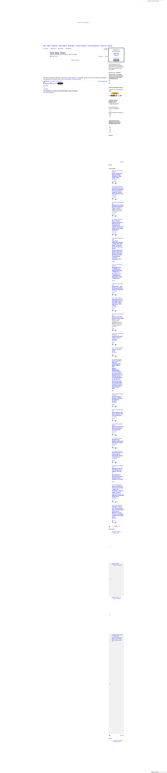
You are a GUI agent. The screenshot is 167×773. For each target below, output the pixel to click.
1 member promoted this (56, 81)
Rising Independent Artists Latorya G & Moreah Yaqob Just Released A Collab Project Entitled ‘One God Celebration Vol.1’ (117, 255)
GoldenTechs (116, 740)
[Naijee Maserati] (46, 56)
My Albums (68, 48)
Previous (100, 56)
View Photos (55, 56)
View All (122, 161)
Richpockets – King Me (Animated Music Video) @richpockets (117, 288)
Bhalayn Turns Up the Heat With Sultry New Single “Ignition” (118, 206)
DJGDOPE (114, 283)
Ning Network (118, 741)
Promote (47, 81)
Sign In (144, 1)
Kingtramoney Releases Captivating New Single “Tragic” (117, 441)
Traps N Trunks (115, 170)
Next (106, 56)
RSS (109, 526)
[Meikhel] (116, 153)
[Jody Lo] (120, 144)
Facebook (54, 83)
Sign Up (140, 1)
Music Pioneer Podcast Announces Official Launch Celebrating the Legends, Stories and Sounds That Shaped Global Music (117, 225)
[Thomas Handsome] (111, 148)
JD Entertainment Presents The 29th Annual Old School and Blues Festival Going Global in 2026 (117, 384)
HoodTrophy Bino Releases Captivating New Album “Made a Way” (116, 363)
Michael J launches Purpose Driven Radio (118, 317)
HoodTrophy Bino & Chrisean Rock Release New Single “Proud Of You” (117, 455)
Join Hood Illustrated (48, 92)
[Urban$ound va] (120, 153)
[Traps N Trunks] (111, 139)
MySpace (47, 83)
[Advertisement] (55, 761)
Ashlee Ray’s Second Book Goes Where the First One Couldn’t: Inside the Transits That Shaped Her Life (118, 190)
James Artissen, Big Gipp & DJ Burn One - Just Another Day (118, 414)
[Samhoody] (111, 158)
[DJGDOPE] (111, 144)
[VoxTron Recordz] (120, 148)
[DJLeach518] (111, 153)
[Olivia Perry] (116, 148)
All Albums (53, 48)
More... (116, 525)
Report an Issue (111, 747)
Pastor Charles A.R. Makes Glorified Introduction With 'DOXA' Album (117, 176)
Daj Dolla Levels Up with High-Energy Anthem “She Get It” (117, 471)
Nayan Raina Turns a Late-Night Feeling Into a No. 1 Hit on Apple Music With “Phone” (117, 302)
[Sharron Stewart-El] (120, 158)
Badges (104, 747)
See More (114, 179)
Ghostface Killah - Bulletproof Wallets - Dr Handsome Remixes (117, 399)
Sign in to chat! (154, 772)
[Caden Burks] (116, 158)
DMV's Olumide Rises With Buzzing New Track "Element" (118, 428)
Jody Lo (113, 347)
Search (165, 1)
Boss (113, 186)
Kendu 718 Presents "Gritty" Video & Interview (117, 338)
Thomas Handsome (116, 393)
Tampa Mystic (115, 202)
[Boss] (116, 139)
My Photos (61, 48)
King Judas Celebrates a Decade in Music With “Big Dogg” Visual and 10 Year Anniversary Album (117, 244)
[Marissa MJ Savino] (116, 144)
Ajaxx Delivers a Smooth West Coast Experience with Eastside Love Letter (117, 477)
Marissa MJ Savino (116, 333)
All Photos (46, 48)
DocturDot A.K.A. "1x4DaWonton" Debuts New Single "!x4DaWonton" (117, 270)
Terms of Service (120, 747)
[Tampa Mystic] (120, 139)
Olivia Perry (114, 409)
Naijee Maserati (59, 54)
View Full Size (103, 81)
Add (106, 49)
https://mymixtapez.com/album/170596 (71, 79)
